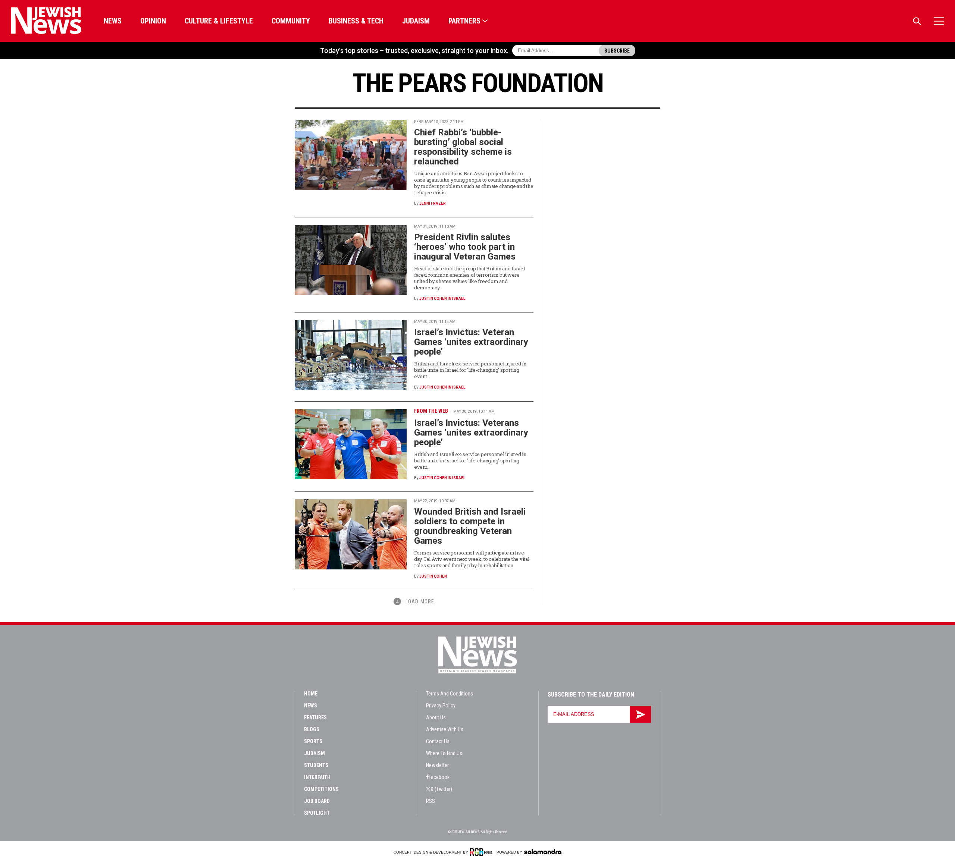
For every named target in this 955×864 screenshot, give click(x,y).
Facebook (439, 777)
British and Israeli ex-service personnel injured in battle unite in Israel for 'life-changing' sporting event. (470, 370)
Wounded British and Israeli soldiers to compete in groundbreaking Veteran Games (470, 526)
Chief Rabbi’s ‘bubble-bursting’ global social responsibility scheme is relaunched (463, 147)
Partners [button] (464, 21)
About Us (436, 717)
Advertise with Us (444, 729)
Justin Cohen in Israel (442, 298)
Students (316, 765)
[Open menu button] (939, 21)
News (113, 21)
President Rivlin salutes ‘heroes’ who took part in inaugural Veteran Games (465, 247)
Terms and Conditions (449, 694)
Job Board (317, 801)
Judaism (416, 21)
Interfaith (317, 777)
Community (291, 21)
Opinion (153, 21)
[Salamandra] (542, 851)
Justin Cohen (433, 576)
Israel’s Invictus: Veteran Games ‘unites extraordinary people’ (471, 342)
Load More (420, 601)
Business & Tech (356, 21)
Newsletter (437, 765)
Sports (313, 741)
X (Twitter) (441, 789)
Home (310, 694)
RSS (430, 801)
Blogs (311, 729)
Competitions (321, 789)
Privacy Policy (440, 706)
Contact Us (438, 741)
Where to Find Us (444, 753)
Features (315, 717)
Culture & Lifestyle (219, 21)
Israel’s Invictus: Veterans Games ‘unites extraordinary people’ (471, 432)
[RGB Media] (482, 852)
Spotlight (317, 813)
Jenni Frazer (432, 203)
